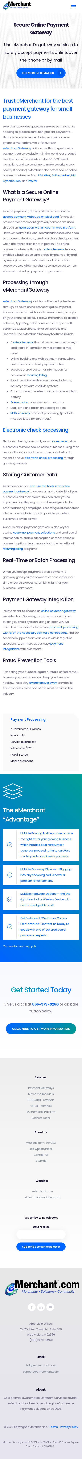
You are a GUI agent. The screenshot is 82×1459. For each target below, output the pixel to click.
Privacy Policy (69, 1427)
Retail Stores (19, 755)
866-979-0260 (45, 1004)
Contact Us (41, 1155)
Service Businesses (23, 742)
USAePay (44, 175)
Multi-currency (20, 413)
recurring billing (37, 375)
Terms (53, 1427)
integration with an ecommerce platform (47, 227)
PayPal (32, 181)
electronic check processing (44, 458)
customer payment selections (34, 532)
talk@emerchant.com (41, 1365)
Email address (41, 1226)
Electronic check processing (35, 430)
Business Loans (41, 1118)
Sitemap (41, 1161)
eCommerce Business (25, 729)
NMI (73, 175)
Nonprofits (17, 735)
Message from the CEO (41, 1143)
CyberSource (12, 181)
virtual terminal (54, 249)
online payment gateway (58, 611)
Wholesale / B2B (21, 748)
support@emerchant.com (41, 1372)
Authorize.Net (61, 175)
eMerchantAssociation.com (42, 1197)
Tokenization (19, 402)
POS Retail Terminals (41, 1100)
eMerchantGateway (17, 148)
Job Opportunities (41, 1149)
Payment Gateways (41, 1088)
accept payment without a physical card (31, 217)
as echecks (60, 441)
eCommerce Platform (41, 1112)
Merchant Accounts (41, 1094)
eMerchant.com (42, 1191)
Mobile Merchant (21, 761)
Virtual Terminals (41, 1106)
